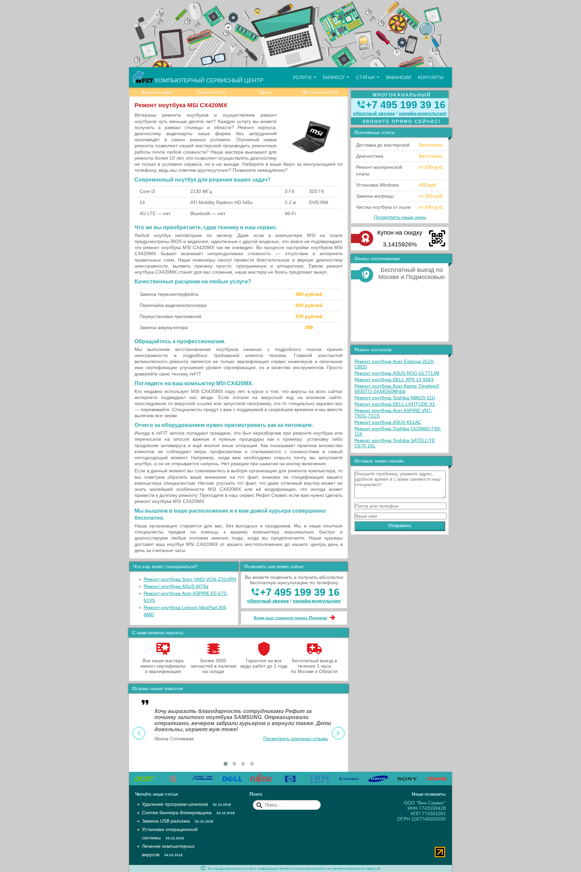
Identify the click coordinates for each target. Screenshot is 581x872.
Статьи (366, 77)
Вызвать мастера (321, 92)
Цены (266, 92)
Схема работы (211, 92)
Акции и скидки (156, 92)
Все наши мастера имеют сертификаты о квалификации (163, 666)
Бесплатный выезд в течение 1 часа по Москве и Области (314, 666)
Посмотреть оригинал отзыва (295, 738)
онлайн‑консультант (317, 600)
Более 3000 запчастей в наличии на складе (213, 666)
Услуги (303, 77)
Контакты (430, 77)
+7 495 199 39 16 (300, 592)
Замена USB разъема (166, 821)
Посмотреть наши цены (400, 217)
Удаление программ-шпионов (175, 804)
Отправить (400, 525)
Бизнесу (334, 77)
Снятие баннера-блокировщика (176, 812)
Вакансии (398, 77)
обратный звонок (268, 600)
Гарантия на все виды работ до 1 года (263, 663)
